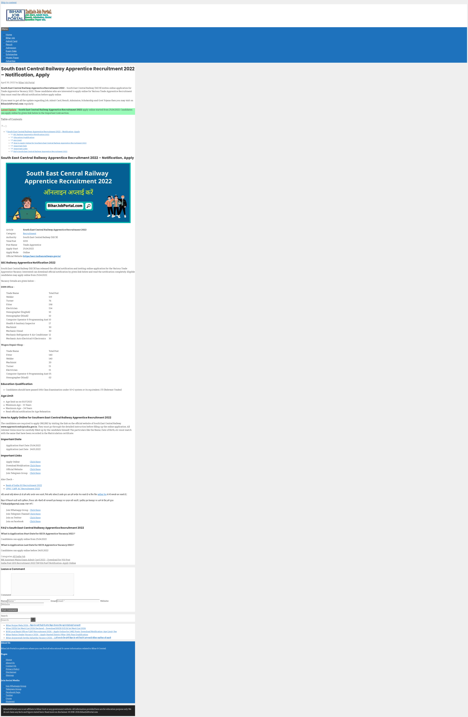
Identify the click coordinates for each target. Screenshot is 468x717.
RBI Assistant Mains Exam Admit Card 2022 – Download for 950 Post (35, 559)
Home (9, 34)
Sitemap (10, 675)
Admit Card (11, 41)
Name (4, 601)
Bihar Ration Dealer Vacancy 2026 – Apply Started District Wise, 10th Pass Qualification (47, 634)
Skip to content (9, 2)
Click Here (35, 462)
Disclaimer (11, 672)
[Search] (33, 619)
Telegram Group (13, 689)
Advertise (10, 61)
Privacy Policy (12, 669)
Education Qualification (24, 137)
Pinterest (10, 701)
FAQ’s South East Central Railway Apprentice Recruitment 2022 (40, 151)
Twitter (9, 695)
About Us (10, 663)
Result (9, 44)
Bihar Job (10, 37)
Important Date (20, 146)
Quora (9, 698)
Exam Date (11, 51)
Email (54, 601)
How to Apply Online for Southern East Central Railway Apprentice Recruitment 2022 (50, 143)
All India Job (19, 556)
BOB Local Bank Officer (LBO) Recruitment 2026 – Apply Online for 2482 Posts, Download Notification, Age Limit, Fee (61, 631)
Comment (6, 595)
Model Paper (12, 57)
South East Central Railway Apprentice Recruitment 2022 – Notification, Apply (43, 131)
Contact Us (11, 666)
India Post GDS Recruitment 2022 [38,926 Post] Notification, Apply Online (38, 563)
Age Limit (17, 140)
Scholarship (11, 54)
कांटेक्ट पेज (102, 494)
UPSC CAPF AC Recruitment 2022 (23, 488)
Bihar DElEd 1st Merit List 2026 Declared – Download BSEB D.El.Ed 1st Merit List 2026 (46, 628)
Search (4, 616)
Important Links (21, 149)
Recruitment (29, 233)
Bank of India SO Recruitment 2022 (24, 485)
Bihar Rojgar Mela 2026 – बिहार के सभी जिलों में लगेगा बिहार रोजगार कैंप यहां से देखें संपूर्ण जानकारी (43, 625)
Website (104, 601)
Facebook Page (13, 692)
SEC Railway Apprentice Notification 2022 (31, 134)
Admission (11, 47)
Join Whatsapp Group (16, 686)
